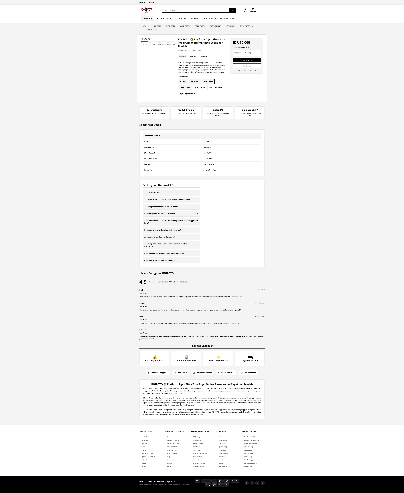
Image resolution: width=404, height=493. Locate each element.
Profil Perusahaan (148, 437)
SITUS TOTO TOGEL (210, 18)
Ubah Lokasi (254, 53)
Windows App (248, 447)
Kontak (144, 463)
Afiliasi (221, 437)
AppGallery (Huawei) (251, 443)
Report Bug (248, 466)
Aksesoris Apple (198, 466)
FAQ (168, 457)
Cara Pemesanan (173, 437)
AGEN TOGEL (185, 26)
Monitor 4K (196, 447)
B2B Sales (222, 443)
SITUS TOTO (171, 18)
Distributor (222, 450)
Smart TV (196, 460)
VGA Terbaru (197, 450)
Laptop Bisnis (197, 440)
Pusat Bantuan (172, 453)
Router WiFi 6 (197, 457)
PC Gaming (196, 437)
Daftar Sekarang (247, 66)
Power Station (198, 443)
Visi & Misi (145, 440)
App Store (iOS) (249, 437)
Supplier (221, 463)
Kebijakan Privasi (147, 453)
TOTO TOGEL (182, 18)
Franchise (222, 457)
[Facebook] (247, 483)
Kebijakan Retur (172, 447)
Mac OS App (248, 450)
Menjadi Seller (223, 440)
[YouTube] (263, 483)
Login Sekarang (247, 60)
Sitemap (144, 466)
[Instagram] (252, 483)
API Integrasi (223, 466)
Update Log (248, 457)
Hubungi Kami (172, 460)
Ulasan (169, 463)
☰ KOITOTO (148, 18)
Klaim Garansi (172, 450)
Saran (169, 466)
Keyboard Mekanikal (200, 453)
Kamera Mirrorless (199, 463)
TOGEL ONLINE (195, 18)
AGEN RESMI (230, 26)
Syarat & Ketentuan (148, 457)
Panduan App (248, 460)
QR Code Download (250, 463)
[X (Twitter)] (257, 483)
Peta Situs (185, 484)
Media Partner (223, 453)
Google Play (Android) (251, 440)
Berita (144, 450)
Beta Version (248, 453)
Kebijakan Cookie (174, 484)
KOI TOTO (160, 18)
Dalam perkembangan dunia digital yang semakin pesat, (164, 388)
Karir (143, 447)
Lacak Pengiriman (173, 443)
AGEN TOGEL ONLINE (227, 18)
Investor (221, 460)
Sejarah (144, 443)
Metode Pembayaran (174, 440)
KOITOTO (145, 26)
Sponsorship (223, 447)
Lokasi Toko (146, 460)
